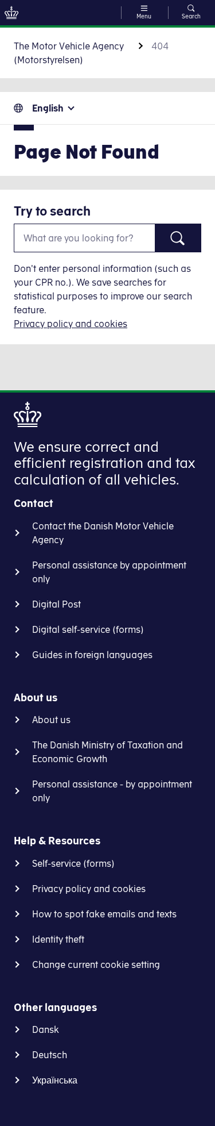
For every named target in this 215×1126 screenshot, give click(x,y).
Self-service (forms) (73, 863)
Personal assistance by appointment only (109, 572)
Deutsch (49, 1055)
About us (51, 719)
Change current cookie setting (96, 964)
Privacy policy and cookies (70, 323)
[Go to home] (11, 13)
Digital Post (56, 604)
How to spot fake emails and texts (104, 914)
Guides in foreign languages (92, 655)
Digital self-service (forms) (88, 629)
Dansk (45, 1029)
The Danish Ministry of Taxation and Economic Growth (107, 752)
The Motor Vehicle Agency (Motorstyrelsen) (69, 53)
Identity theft (58, 939)
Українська (54, 1080)
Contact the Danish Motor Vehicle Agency (103, 533)
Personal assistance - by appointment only (112, 791)
